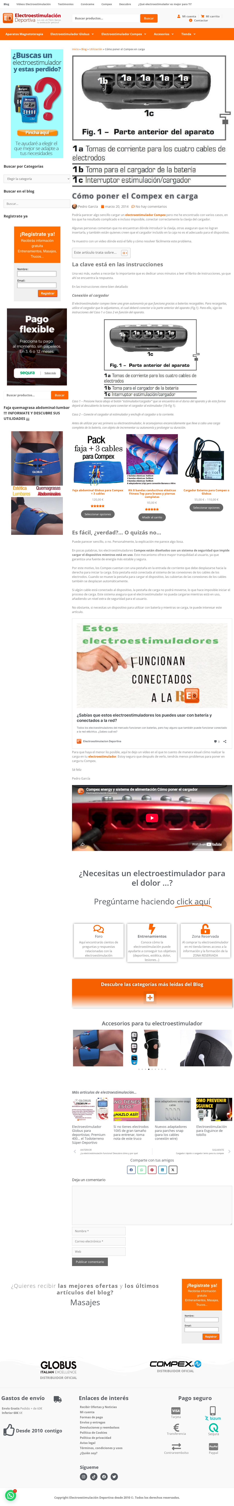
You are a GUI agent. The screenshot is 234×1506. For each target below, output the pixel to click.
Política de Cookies (93, 1433)
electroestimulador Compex (145, 215)
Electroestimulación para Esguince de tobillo (211, 1130)
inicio (75, 49)
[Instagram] (83, 1476)
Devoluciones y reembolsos (99, 1427)
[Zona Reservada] (205, 929)
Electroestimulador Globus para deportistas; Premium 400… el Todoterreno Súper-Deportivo (88, 1134)
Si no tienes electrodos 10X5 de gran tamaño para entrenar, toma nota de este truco (131, 1132)
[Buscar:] (37, 204)
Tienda (186, 34)
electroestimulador (102, 756)
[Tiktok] (93, 1476)
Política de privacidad (95, 1438)
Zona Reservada (205, 936)
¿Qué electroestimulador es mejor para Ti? (165, 4)
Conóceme (87, 4)
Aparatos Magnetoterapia (24, 34)
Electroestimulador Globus (69, 34)
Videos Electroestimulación (33, 4)
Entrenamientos (152, 936)
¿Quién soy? (88, 1453)
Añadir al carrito (152, 517)
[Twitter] (114, 1476)
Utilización (95, 49)
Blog (6, 4)
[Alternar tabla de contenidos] (122, 253)
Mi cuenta (87, 1412)
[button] (150, 997)
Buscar (149, 18)
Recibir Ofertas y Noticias (98, 1407)
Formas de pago (91, 1417)
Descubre (125, 4)
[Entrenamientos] (152, 929)
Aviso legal (87, 1443)
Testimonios (65, 4)
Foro (99, 936)
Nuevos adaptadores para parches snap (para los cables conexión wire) (171, 1132)
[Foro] (98, 929)
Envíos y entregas (92, 1422)
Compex (106, 4)
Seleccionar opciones (98, 514)
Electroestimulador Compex (121, 34)
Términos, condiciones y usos (101, 1448)
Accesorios (161, 34)
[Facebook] (104, 1476)
